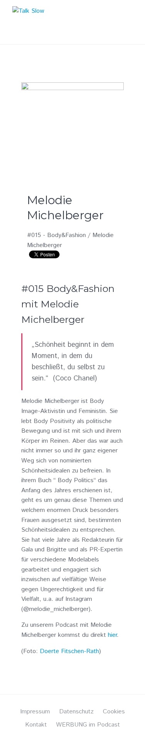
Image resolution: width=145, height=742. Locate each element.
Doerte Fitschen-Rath (69, 651)
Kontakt (36, 724)
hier (112, 635)
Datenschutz (76, 711)
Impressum (35, 711)
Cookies (114, 711)
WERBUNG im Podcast (88, 724)
